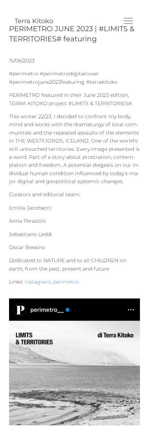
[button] (128, 21)
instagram (38, 282)
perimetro (66, 282)
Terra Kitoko (33, 21)
